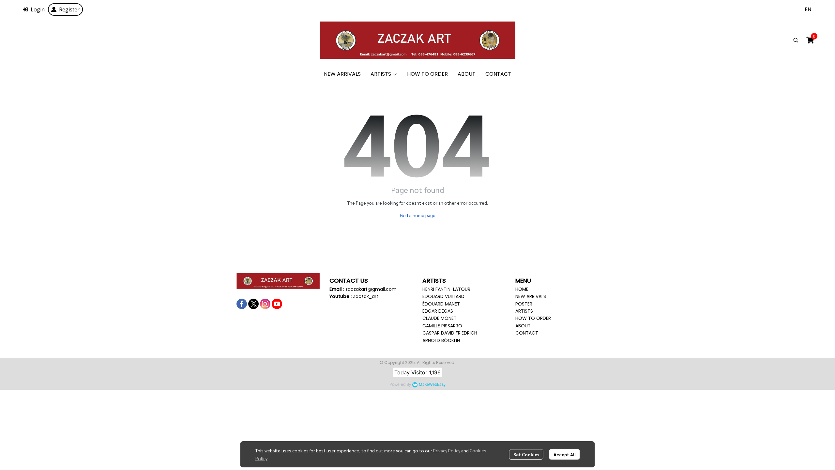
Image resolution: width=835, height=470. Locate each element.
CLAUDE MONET (439, 318)
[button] (807, 9)
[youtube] (277, 304)
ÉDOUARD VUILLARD (443, 296)
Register (69, 9)
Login (38, 9)
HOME (521, 289)
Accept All (565, 454)
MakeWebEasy (432, 384)
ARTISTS (524, 311)
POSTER (523, 304)
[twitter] (253, 304)
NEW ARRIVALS (530, 296)
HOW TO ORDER (533, 318)
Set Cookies (526, 454)
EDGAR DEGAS (437, 311)
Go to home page (417, 215)
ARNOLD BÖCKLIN (441, 340)
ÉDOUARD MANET (441, 304)
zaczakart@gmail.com (371, 289)
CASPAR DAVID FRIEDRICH (449, 333)
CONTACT (526, 333)
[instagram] (265, 304)
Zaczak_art (365, 296)
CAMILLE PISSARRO (442, 325)
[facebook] (241, 304)
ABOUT (523, 325)
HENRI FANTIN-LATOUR (446, 289)
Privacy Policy (446, 450)
